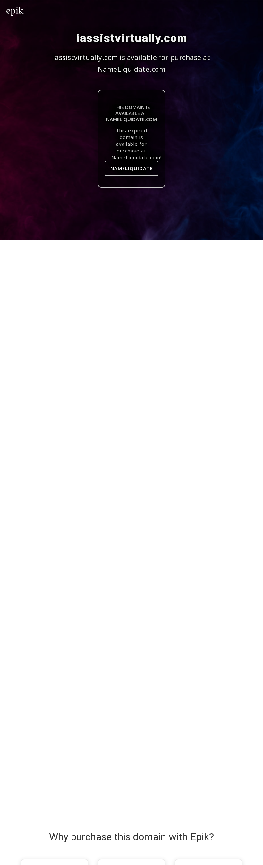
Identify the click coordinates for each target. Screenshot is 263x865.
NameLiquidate (131, 168)
